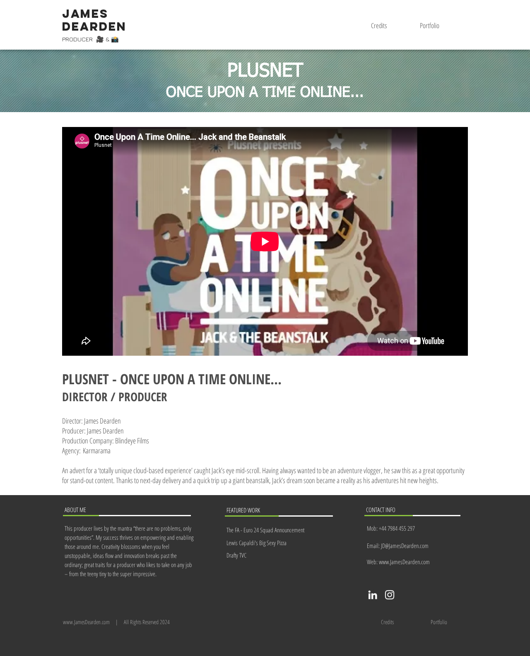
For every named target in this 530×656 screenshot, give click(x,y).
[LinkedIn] (372, 595)
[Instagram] (389, 595)
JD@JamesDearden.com (405, 545)
